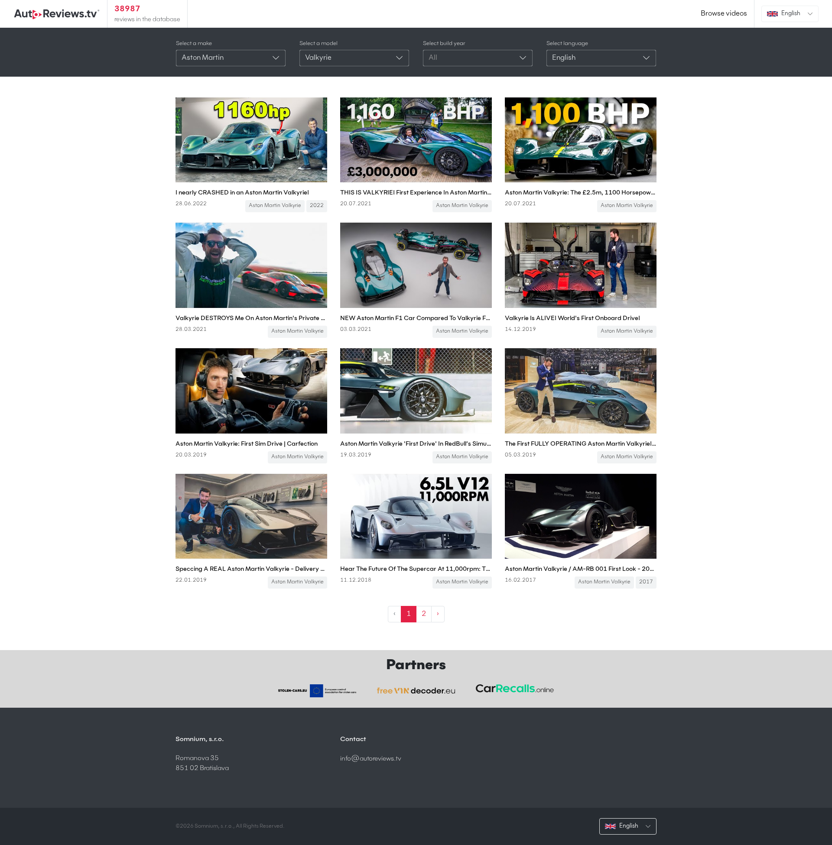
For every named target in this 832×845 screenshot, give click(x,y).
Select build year (444, 43)
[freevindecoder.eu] (416, 690)
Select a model (318, 43)
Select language (567, 43)
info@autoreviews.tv (370, 758)
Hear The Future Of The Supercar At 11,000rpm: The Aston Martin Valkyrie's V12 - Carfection (416, 569)
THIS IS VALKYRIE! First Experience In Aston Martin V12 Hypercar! (416, 193)
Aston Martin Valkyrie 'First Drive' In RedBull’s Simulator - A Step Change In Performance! (416, 444)
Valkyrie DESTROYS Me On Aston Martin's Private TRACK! (251, 318)
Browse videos (724, 13)
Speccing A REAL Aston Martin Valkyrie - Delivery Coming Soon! (251, 569)
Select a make (194, 43)
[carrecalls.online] (515, 688)
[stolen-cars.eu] (317, 691)
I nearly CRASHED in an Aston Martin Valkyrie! (242, 193)
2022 (317, 205)
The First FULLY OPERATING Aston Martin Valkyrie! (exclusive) (580, 444)
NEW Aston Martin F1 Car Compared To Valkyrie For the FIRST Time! (416, 318)
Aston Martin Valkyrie (275, 205)
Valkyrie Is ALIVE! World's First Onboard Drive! (572, 318)
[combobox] (231, 58)
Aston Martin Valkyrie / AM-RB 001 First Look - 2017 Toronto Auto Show (580, 569)
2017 (646, 582)
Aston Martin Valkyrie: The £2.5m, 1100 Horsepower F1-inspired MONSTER (580, 193)
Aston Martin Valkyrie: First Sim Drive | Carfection (247, 444)
